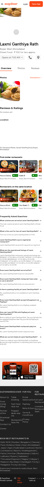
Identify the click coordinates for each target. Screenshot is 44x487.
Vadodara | (23, 456)
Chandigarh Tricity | (30, 462)
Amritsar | (12, 453)
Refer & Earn (28, 408)
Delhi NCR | (5, 442)
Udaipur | (34, 459)
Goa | (24, 445)
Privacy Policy (25, 420)
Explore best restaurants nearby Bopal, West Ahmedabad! (18, 469)
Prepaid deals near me (16, 413)
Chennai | (35, 442)
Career (3, 428)
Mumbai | (16, 442)
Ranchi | (17, 450)
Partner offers (3, 412)
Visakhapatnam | (29, 450)
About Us (4, 397)
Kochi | (39, 448)
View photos (35, 78)
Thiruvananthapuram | (10, 459)
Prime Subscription (28, 398)
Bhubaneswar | (24, 453)
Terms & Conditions (27, 413)
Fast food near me (15, 405)
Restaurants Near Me (16, 421)
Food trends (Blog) (3, 404)
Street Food (6, 52)
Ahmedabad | (34, 445)
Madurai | (4, 462)
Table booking (15, 398)
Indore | (35, 453)
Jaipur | (3, 448)
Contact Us (5, 424)
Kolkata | (11, 445)
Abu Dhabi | (14, 462)
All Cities (22, 465)
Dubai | (18, 445)
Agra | (10, 448)
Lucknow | (30, 448)
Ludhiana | (5, 456)
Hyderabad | (19, 448)
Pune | (3, 445)
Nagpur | (26, 459)
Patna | (3, 453)
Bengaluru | (26, 442)
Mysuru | (14, 456)
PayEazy (26, 404)
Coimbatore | (6, 450)
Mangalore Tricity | (9, 464)
